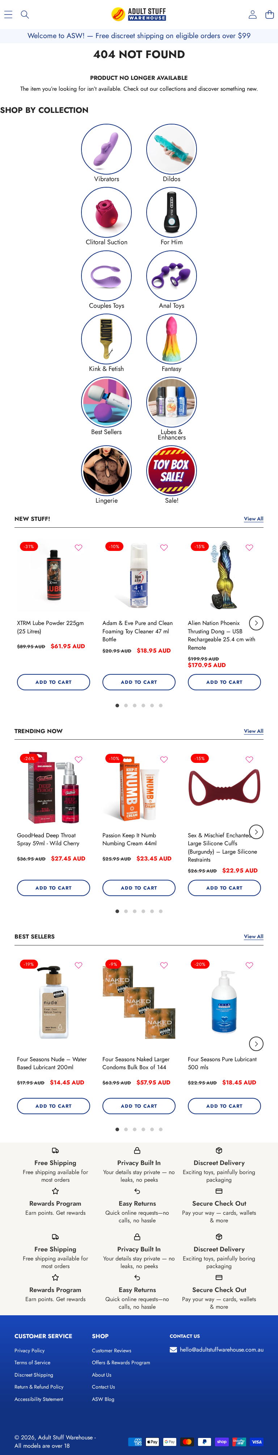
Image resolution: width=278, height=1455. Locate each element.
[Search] (25, 15)
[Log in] (252, 15)
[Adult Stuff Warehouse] (138, 14)
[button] (269, 15)
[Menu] (8, 15)
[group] (106, 152)
